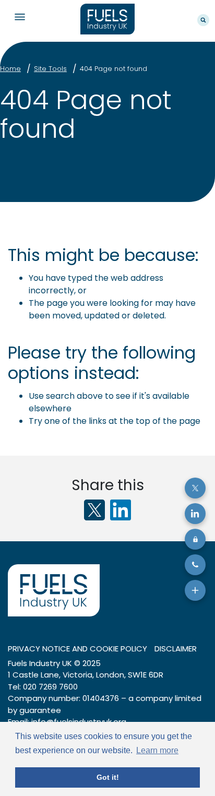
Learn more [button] (157, 750)
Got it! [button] (108, 777)
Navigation (19, 17)
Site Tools (50, 69)
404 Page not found (113, 69)
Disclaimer (175, 648)
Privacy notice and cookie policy (77, 648)
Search (203, 20)
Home (10, 69)
